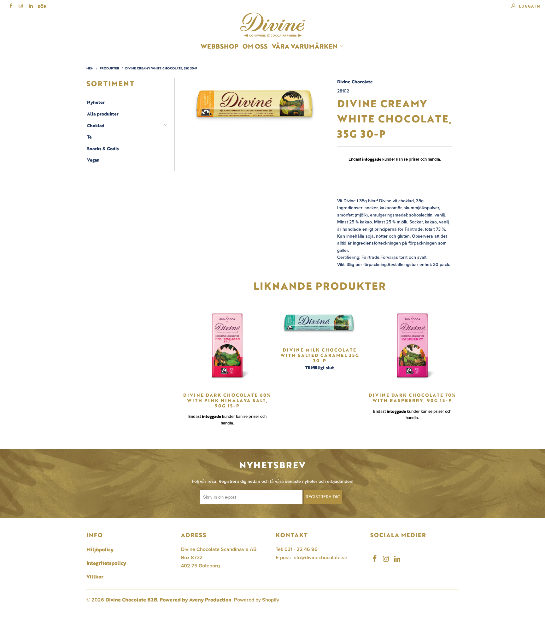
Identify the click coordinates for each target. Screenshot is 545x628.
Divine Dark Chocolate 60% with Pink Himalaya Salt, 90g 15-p (227, 346)
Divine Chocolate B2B (131, 599)
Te (89, 137)
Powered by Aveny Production (195, 599)
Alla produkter (103, 114)
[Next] (452, 369)
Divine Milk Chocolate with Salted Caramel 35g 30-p (319, 324)
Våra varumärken (304, 46)
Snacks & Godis (103, 148)
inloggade (371, 159)
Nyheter (96, 102)
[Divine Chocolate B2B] (272, 25)
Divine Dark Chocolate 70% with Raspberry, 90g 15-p (412, 346)
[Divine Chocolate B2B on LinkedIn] (30, 6)
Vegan (93, 160)
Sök (42, 6)
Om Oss (255, 46)
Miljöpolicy (100, 549)
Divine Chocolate (355, 81)
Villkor (94, 576)
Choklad (95, 125)
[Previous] (188, 369)
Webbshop (219, 46)
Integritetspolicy (106, 563)
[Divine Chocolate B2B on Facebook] (10, 6)
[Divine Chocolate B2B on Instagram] (20, 6)
